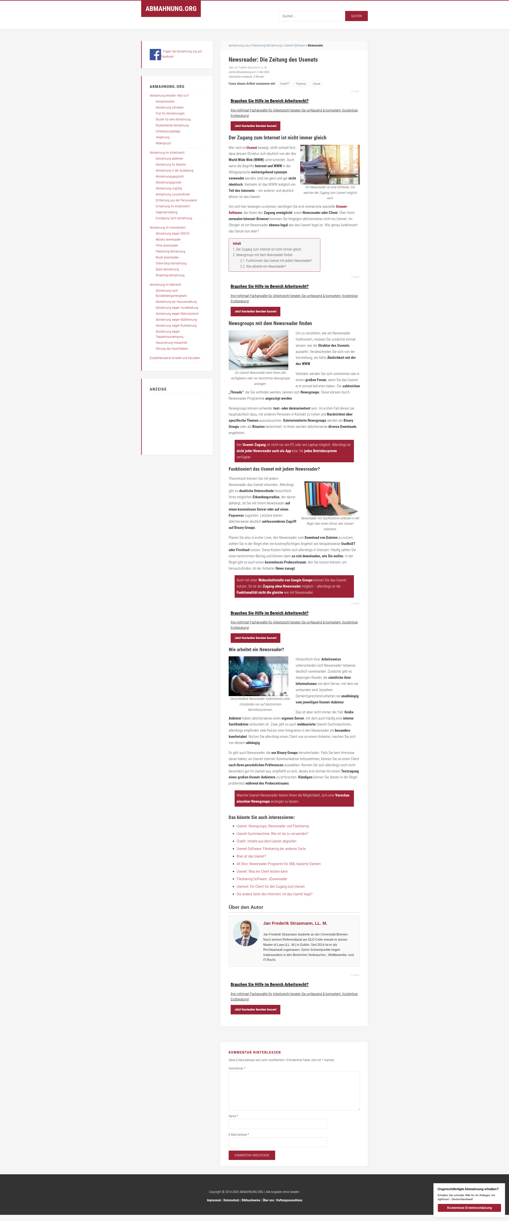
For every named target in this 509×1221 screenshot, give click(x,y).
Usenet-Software (294, 45)
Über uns (268, 1200)
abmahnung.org (239, 45)
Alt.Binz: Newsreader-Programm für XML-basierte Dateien (279, 864)
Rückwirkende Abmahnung (172, 125)
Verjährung (162, 137)
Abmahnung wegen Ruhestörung (176, 325)
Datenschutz (231, 1200)
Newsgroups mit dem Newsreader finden (264, 255)
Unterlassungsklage (168, 131)
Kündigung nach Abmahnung (174, 218)
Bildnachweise (251, 1200)
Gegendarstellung (167, 212)
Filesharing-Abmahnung (266, 45)
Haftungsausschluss (289, 1200)
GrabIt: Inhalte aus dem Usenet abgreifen (266, 841)
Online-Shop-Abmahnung (171, 263)
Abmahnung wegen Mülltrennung (176, 320)
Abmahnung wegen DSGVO (172, 233)
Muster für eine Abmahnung (173, 119)
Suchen (356, 16)
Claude (316, 83)
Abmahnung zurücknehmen (173, 194)
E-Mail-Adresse (239, 1134)
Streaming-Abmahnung (170, 275)
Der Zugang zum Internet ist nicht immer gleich (268, 249)
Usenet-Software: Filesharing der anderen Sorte (271, 848)
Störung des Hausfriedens (172, 349)
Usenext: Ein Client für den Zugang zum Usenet (271, 886)
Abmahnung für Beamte (171, 164)
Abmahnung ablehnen (169, 158)
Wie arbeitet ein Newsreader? (266, 266)
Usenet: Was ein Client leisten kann (262, 871)
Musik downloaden (167, 257)
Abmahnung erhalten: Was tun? (169, 95)
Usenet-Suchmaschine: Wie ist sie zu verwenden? (272, 833)
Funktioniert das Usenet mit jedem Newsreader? (279, 260)
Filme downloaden (167, 245)
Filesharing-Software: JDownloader (262, 879)
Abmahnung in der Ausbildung (174, 170)
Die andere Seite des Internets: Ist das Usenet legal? (275, 894)
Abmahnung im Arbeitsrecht (167, 152)
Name (233, 1116)
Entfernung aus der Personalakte (176, 200)
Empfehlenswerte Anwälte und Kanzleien (175, 358)
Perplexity (301, 83)
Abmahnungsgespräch (170, 176)
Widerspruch (163, 143)
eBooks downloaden (168, 239)
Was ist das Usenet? (251, 856)
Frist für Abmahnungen (170, 113)
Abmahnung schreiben (170, 107)
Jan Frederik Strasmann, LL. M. (250, 67)
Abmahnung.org (171, 9)
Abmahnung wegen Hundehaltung (177, 308)
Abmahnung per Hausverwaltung (176, 302)
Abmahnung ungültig (169, 188)
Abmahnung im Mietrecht (165, 285)
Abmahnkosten (165, 101)
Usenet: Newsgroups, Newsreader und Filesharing (273, 826)
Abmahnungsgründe (168, 182)
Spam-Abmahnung (167, 269)
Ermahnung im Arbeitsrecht (173, 206)
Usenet (252, 147)
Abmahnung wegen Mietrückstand (177, 314)
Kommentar (237, 1068)
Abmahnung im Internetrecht (168, 227)
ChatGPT (284, 83)
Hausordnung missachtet (171, 343)
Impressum (214, 1200)
